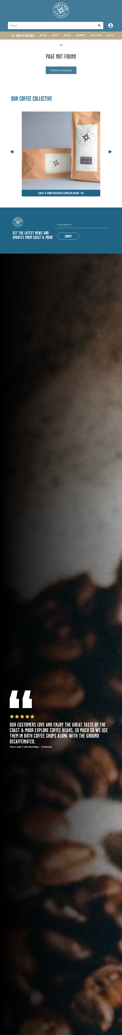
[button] (110, 151)
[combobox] (51, 25)
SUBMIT (68, 236)
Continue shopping (61, 70)
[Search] (99, 25)
